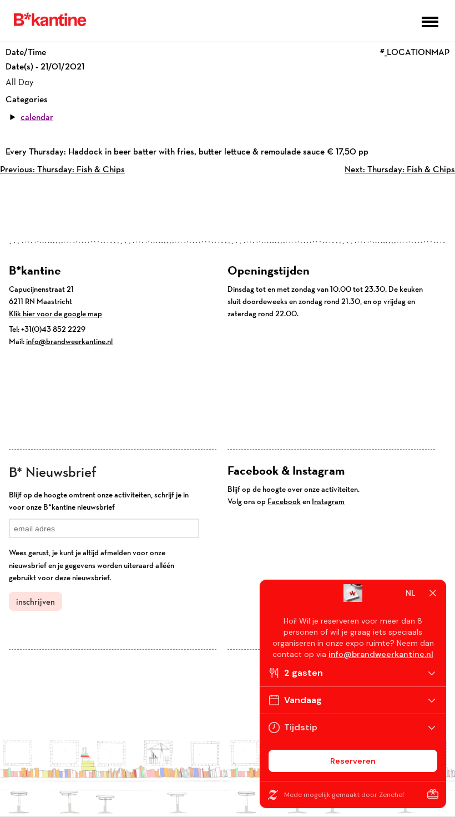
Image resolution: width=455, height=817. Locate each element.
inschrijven (35, 601)
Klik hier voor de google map (55, 313)
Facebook (284, 501)
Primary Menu (430, 22)
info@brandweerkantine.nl (69, 341)
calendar (37, 117)
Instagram (328, 501)
